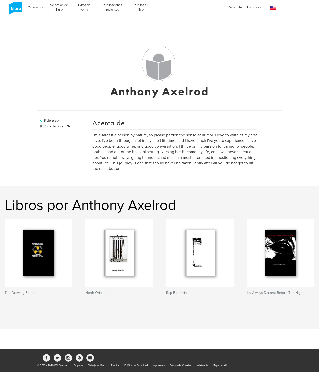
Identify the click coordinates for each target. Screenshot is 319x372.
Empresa (78, 365)
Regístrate (235, 7)
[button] (273, 8)
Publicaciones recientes (112, 7)
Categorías (35, 7)
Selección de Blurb (59, 7)
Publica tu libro (141, 7)
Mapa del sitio (220, 365)
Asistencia (202, 365)
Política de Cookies (180, 365)
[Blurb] (14, 9)
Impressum (159, 365)
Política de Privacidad (136, 365)
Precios (115, 365)
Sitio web (51, 120)
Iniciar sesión (256, 7)
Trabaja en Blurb (97, 365)
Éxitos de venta (84, 7)
